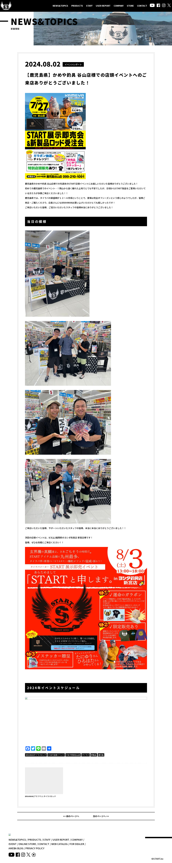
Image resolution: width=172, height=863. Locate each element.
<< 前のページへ (71, 816)
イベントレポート (73, 64)
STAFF (89, 5)
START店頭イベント (56, 755)
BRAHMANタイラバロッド (36, 755)
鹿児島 (101, 755)
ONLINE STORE (27, 844)
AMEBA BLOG (16, 848)
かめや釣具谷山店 (73, 755)
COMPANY (119, 5)
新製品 (93, 755)
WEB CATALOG (59, 844)
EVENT (13, 844)
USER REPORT (103, 5)
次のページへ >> (101, 816)
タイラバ (85, 755)
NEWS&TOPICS (60, 5)
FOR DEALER (77, 844)
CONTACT (142, 5)
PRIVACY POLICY (34, 848)
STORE (130, 5)
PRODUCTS (77, 5)
